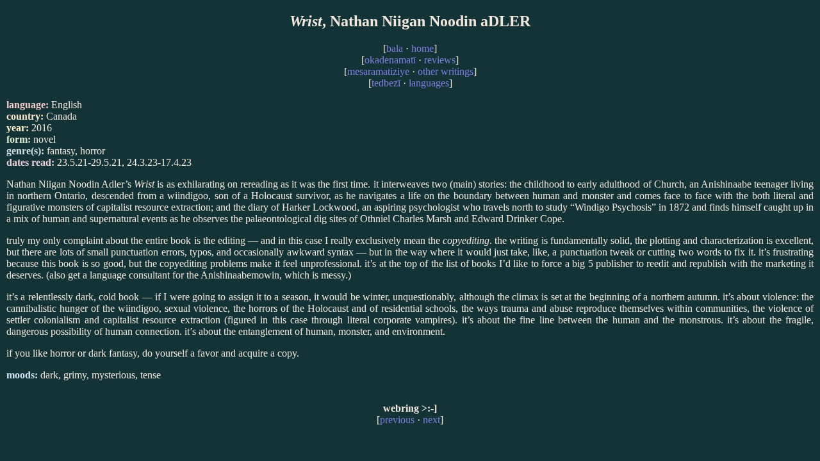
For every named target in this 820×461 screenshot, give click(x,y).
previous (397, 419)
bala (394, 48)
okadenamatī (390, 59)
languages (429, 82)
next (431, 419)
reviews (439, 59)
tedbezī (386, 82)
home (422, 48)
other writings (445, 71)
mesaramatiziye (378, 71)
